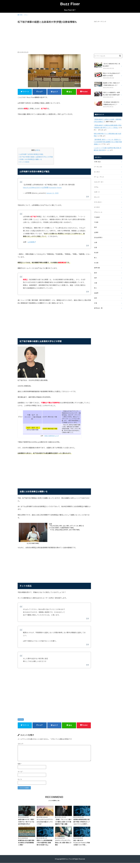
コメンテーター (99, 182)
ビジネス (97, 207)
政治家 (96, 252)
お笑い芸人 (97, 161)
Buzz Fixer (70, 4)
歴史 (95, 273)
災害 (95, 283)
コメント (20, 743)
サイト (20, 779)
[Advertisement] (54, 37)
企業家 (96, 232)
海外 (95, 278)
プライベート (98, 212)
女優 (95, 242)
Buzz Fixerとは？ (70, 10)
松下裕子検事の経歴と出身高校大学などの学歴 (36, 157)
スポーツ (97, 192)
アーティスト (98, 167)
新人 (95, 257)
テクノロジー (98, 202)
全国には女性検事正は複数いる (30, 159)
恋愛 (95, 247)
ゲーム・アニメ (99, 177)
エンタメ (97, 172)
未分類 (96, 263)
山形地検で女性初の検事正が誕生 (31, 154)
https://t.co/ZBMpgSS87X (32, 187)
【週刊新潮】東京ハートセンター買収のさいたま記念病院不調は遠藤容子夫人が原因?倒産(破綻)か (108, 142)
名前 (20, 764)
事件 (95, 227)
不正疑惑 (97, 217)
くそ (108, 150)
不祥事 (96, 222)
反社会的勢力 (98, 237)
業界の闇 (97, 268)
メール (20, 771)
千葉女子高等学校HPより (50, 436)
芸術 (95, 298)
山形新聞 (31, 242)
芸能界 (96, 293)
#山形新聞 (44, 187)
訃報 (95, 303)
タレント (97, 197)
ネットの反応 (24, 162)
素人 (95, 288)
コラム (21, 719)
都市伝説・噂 (98, 308)
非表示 (37, 150)
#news (59, 187)
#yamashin (53, 187)
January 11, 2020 (52, 193)
